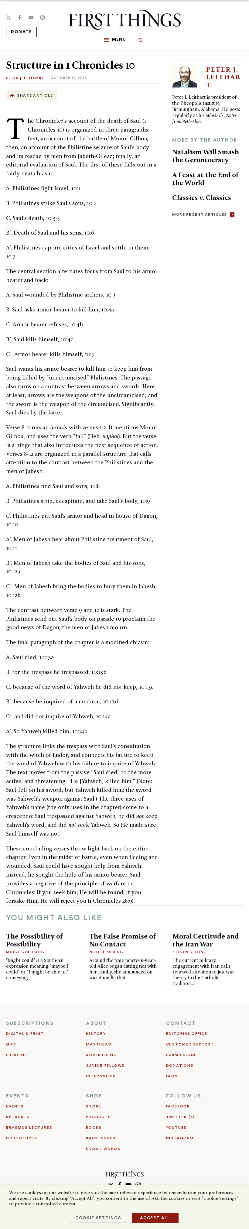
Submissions (181, 1055)
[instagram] (42, 17)
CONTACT (181, 1023)
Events (15, 1106)
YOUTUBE (176, 1127)
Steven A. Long (189, 951)
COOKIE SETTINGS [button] (98, 1218)
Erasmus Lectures (29, 1127)
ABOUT (96, 1023)
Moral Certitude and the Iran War (205, 940)
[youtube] (31, 17)
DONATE (21, 32)
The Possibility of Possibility (34, 940)
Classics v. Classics (201, 197)
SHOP (94, 1095)
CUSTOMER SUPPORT (190, 1044)
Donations (180, 1065)
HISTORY (96, 1033)
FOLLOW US (183, 1095)
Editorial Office (186, 1033)
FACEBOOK (178, 1106)
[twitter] (8, 17)
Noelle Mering (106, 951)
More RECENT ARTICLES (199, 214)
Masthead (98, 1044)
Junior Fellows (105, 1065)
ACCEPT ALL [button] (155, 1218)
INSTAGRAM (180, 1138)
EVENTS (17, 1095)
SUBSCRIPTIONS (30, 1023)
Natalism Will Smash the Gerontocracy (205, 155)
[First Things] (124, 20)
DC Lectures (21, 1138)
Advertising (101, 1055)
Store (93, 1106)
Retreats (18, 1117)
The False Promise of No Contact (122, 940)
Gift (11, 1044)
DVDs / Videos (103, 1149)
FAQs (172, 1076)
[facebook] (20, 17)
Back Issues (100, 1138)
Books (94, 1127)
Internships (101, 1076)
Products (98, 1117)
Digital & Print (25, 1033)
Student (17, 1055)
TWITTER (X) (180, 1117)
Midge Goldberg (25, 951)
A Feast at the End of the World (205, 178)
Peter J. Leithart (25, 78)
